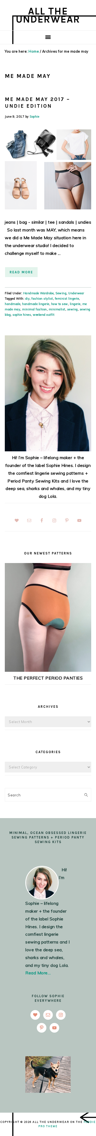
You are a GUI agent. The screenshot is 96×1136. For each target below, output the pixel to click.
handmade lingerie (35, 304)
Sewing (60, 293)
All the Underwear (48, 15)
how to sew (59, 304)
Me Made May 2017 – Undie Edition (37, 102)
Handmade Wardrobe (38, 293)
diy (27, 298)
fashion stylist (42, 298)
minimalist (57, 309)
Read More (21, 272)
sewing (72, 309)
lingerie (75, 304)
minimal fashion (34, 309)
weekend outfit (43, 315)
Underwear (76, 293)
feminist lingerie (67, 298)
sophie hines (22, 315)
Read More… (38, 972)
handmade (12, 304)
